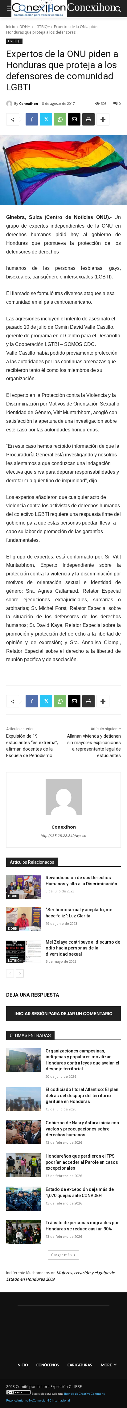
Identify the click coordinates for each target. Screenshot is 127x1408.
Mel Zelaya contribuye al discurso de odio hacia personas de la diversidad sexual (83, 948)
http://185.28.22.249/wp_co (63, 836)
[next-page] (20, 974)
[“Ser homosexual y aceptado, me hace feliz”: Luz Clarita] (23, 919)
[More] (102, 119)
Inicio (10, 26)
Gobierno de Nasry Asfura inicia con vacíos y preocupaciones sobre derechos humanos (82, 1128)
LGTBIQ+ (42, 26)
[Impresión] (88, 119)
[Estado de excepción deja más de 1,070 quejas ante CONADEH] (23, 1199)
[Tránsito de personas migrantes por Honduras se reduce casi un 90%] (23, 1232)
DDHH (25, 26)
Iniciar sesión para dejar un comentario (63, 1013)
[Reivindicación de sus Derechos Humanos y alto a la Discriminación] (23, 887)
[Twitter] (46, 119)
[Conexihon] (10, 104)
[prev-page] (10, 974)
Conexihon (28, 103)
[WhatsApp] (60, 119)
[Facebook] (32, 119)
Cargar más (61, 1255)
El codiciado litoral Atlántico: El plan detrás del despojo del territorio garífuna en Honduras (82, 1095)
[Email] (74, 119)
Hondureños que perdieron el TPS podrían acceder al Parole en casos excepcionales (82, 1162)
